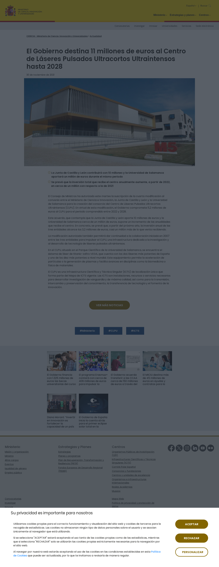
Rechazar (191, 538)
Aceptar (191, 524)
